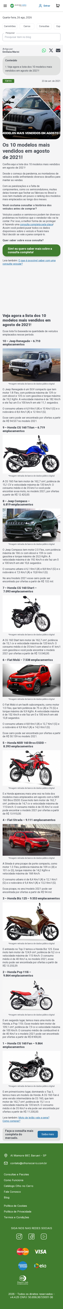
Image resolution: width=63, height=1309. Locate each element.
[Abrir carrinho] (5, 6)
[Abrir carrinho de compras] (58, 6)
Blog (6, 1197)
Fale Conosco (12, 1191)
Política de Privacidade (17, 1211)
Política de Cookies (15, 1205)
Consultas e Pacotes (16, 1174)
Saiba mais (48, 1134)
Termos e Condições (16, 1217)
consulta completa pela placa (36, 224)
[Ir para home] (18, 5)
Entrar (47, 5)
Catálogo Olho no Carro (18, 1186)
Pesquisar (10, 33)
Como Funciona (13, 1180)
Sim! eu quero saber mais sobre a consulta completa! (30, 250)
